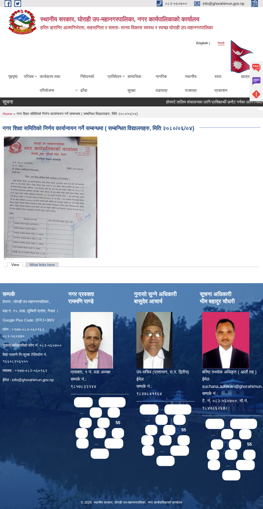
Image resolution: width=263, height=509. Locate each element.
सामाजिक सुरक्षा (134, 83)
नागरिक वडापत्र (161, 83)
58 (118, 433)
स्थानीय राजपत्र (191, 83)
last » (100, 453)
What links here (42, 265)
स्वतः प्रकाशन (220, 83)
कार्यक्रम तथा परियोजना (50, 83)
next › (113, 443)
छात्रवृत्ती (248, 76)
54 (103, 422)
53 (85, 422)
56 (81, 433)
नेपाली (221, 43)
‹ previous (112, 402)
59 (82, 443)
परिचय (29, 76)
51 (95, 412)
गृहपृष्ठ (13, 76)
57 (99, 433)
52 (113, 412)
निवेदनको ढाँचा (87, 83)
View (17, 265)
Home (7, 114)
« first (83, 402)
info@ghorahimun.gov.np (33, 380)
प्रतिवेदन (114, 76)
